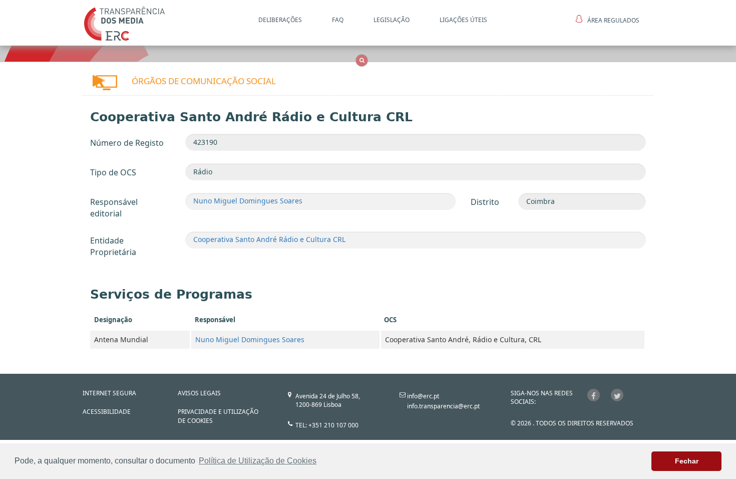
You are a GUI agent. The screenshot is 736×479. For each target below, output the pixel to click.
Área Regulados (613, 20)
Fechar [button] (686, 461)
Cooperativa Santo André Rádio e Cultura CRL (269, 239)
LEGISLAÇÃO (392, 20)
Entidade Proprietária (113, 246)
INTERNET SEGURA (109, 393)
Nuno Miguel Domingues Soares (247, 200)
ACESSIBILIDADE (107, 411)
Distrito (485, 201)
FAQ (337, 20)
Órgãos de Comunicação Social (204, 81)
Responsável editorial (114, 207)
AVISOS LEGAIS (199, 393)
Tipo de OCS (113, 172)
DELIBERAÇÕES (280, 20)
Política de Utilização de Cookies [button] (257, 460)
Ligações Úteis (463, 20)
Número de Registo (127, 142)
